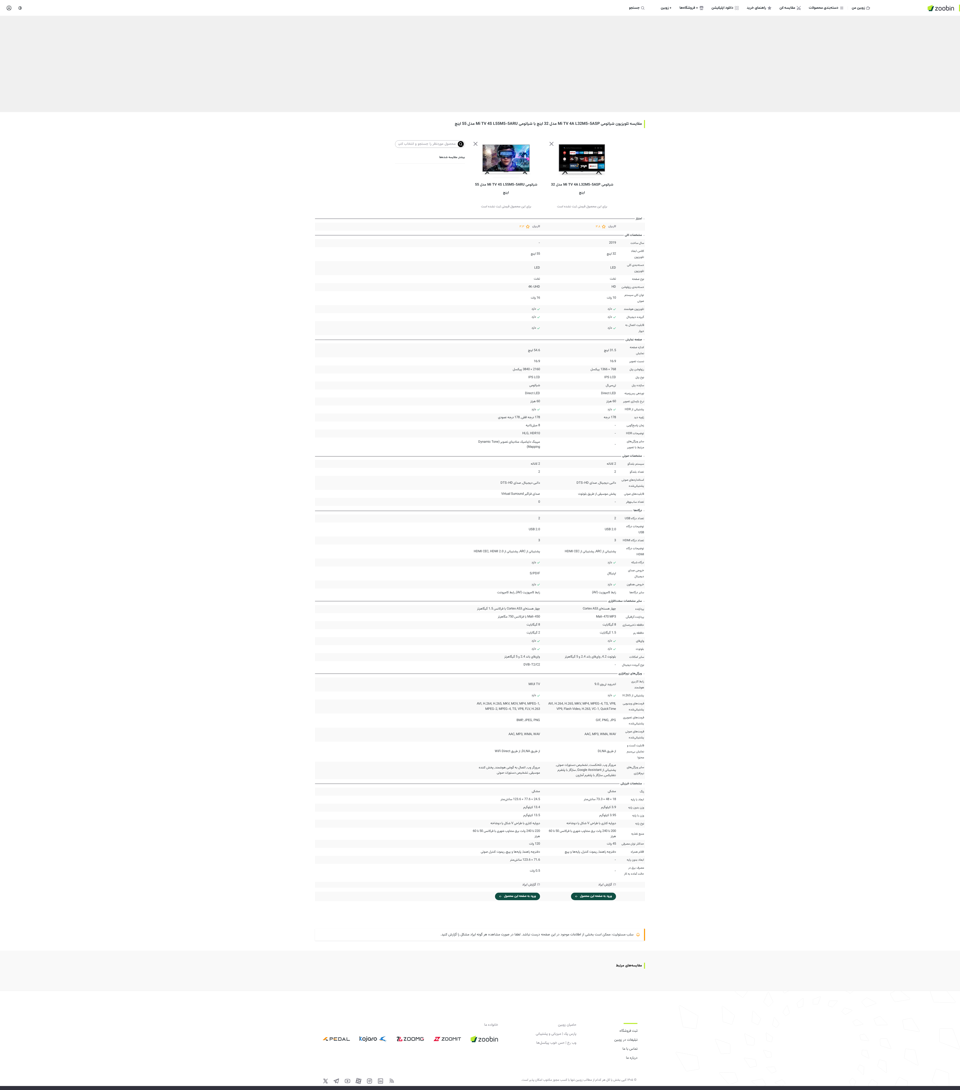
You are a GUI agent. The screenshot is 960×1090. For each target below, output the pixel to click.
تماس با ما (630, 1049)
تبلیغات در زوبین (626, 1040)
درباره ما (632, 1058)
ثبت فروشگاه (629, 1031)
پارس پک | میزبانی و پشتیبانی (556, 1034)
